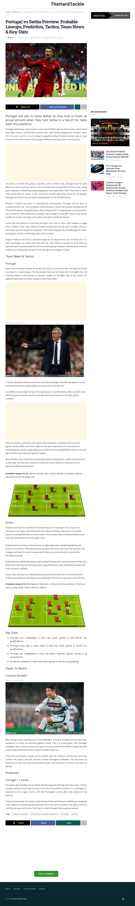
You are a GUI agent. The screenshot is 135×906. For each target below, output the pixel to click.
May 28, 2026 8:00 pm (100, 143)
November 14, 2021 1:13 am (29, 37)
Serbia (74, 814)
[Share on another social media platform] (84, 106)
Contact (42, 889)
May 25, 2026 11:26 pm (114, 177)
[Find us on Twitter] (123, 898)
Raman (11, 37)
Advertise (17, 889)
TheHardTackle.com (18, 899)
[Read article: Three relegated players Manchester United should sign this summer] (110, 132)
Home (8, 12)
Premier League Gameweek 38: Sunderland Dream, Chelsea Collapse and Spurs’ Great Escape (117, 187)
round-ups (16, 12)
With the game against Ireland (20, 136)
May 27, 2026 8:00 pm (113, 160)
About (8, 889)
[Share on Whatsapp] (77, 106)
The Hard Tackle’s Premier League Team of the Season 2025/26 (117, 154)
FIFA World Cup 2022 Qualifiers (44, 814)
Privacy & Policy (29, 889)
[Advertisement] (46, 162)
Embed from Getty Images (15, 323)
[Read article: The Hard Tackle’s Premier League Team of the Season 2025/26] (97, 155)
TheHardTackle (67, 4)
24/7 (126, 15)
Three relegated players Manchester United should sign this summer (109, 138)
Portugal (65, 814)
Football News (119, 15)
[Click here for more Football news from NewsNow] (101, 15)
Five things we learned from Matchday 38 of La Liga (115, 169)
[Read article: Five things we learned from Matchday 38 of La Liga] (97, 169)
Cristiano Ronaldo (20, 814)
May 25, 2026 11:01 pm (114, 196)
